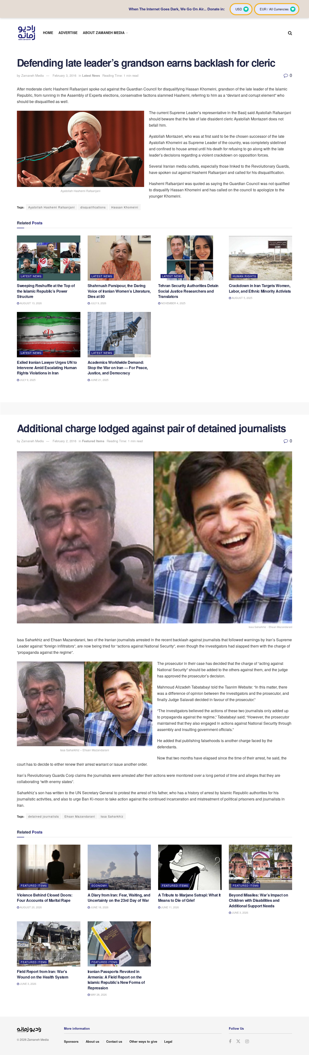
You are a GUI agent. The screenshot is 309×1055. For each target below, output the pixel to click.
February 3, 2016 (64, 75)
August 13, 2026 (30, 303)
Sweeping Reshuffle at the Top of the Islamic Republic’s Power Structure (46, 291)
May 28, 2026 (98, 994)
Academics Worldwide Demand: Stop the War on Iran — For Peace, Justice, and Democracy (118, 367)
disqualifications (93, 207)
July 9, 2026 (98, 303)
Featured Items (93, 441)
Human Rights (244, 276)
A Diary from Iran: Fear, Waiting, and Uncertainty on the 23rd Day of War (119, 897)
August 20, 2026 (30, 907)
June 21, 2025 (99, 380)
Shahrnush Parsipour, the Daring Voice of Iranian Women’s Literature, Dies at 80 (119, 291)
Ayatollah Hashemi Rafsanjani (51, 207)
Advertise (67, 32)
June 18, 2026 (99, 907)
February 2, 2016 (64, 441)
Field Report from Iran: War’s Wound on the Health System (42, 974)
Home (48, 32)
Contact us (114, 1041)
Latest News (91, 75)
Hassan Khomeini (124, 207)
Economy (99, 885)
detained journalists (43, 816)
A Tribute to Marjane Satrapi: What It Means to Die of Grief (189, 897)
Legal (168, 1041)
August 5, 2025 (241, 298)
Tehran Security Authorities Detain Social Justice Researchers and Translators (188, 291)
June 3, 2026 (239, 912)
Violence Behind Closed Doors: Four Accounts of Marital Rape (44, 897)
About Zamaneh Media (104, 32)
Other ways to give (143, 1041)
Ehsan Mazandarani (79, 816)
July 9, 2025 (27, 380)
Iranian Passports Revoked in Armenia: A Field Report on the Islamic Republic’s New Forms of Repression (116, 979)
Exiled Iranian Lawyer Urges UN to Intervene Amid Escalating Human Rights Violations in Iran (47, 367)
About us (92, 1041)
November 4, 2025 (172, 303)
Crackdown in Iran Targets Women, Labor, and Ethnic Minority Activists (260, 288)
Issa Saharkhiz (112, 816)
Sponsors (71, 1041)
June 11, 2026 (169, 907)
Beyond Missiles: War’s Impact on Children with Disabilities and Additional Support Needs (258, 900)
